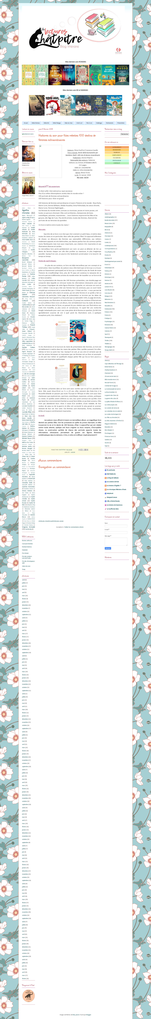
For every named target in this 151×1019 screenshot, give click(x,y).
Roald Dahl (32, 478)
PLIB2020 (24, 550)
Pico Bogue (108, 433)
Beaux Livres (108, 223)
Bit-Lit (106, 230)
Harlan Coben (28, 347)
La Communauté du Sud (112, 389)
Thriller (107, 340)
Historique (108, 277)
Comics (107, 239)
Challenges (99, 123)
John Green (25, 365)
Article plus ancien (58, 521)
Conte (106, 242)
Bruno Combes (25, 270)
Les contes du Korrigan (111, 414)
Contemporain (109, 245)
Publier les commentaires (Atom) (73, 527)
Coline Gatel (28, 298)
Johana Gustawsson (27, 363)
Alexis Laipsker (27, 223)
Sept (106, 446)
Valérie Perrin (31, 519)
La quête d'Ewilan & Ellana (112, 401)
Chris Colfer (26, 284)
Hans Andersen (27, 345)
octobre (24, 611)
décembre (25, 605)
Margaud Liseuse (112, 497)
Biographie (108, 226)
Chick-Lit (107, 233)
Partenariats (109, 123)
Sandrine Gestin (28, 488)
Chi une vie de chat (110, 376)
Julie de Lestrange (29, 374)
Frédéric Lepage (27, 335)
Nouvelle (107, 306)
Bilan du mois (68, 123)
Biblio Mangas (57, 123)
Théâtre (107, 343)
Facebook (117, 158)
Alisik (106, 360)
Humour (107, 280)
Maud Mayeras (28, 432)
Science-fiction (109, 328)
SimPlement (116, 155)
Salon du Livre (26, 566)
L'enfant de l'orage (110, 386)
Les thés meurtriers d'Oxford (113, 420)
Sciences (107, 331)
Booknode (117, 150)
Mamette (107, 427)
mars (23, 595)
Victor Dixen (27, 521)
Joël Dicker (32, 371)
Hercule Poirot (109, 382)
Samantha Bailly (27, 483)
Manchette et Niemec (28, 414)
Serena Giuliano (27, 491)
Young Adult (108, 350)
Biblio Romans (36, 123)
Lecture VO (108, 287)
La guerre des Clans (110, 395)
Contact (117, 163)
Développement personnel (112, 261)
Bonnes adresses (27, 540)
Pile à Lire (89, 123)
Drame (107, 255)
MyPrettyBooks (111, 474)
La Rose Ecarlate (109, 392)
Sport (106, 334)
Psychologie (108, 321)
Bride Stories (108, 367)
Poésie (107, 315)
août (23, 580)
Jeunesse (107, 283)
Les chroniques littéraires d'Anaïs (116, 489)
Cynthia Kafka (26, 305)
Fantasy (107, 271)
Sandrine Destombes (28, 487)
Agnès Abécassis (27, 215)
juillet (23, 583)
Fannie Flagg (28, 321)
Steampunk (108, 337)
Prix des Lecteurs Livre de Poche (27, 557)
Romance (107, 325)
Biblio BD (46, 123)
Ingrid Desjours (27, 351)
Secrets (107, 443)
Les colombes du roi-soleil (112, 411)
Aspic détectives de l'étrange (113, 364)
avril (23, 592)
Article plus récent (44, 521)
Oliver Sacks (32, 452)
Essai (106, 264)
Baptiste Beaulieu (27, 254)
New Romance (109, 302)
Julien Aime (27, 375)
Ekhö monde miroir (110, 379)
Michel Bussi (26, 438)
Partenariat (108, 309)
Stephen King (31, 505)
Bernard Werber (27, 266)
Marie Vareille (27, 418)
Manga (107, 296)
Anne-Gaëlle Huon (27, 239)
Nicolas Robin (26, 450)
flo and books (111, 470)
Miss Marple (108, 430)
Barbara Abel (26, 256)
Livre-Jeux (107, 293)
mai (23, 589)
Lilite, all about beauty (113, 501)
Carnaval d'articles (27, 544)
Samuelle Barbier (27, 484)
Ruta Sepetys (28, 480)
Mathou (32, 430)
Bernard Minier (27, 264)
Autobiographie (109, 217)
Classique (107, 236)
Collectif (25, 301)
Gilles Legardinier (27, 341)
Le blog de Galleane (113, 478)
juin (23, 586)
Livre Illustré (108, 290)
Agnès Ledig (25, 217)
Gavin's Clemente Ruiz (28, 337)
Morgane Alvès (26, 440)
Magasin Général (110, 424)
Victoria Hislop (31, 523)
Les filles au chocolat (111, 417)
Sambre (107, 439)
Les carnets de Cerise (111, 408)
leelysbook (110, 493)
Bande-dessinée (109, 220)
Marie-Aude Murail (27, 420)
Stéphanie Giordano (29, 507)
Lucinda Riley (26, 412)
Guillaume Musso (27, 343)
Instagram (117, 160)
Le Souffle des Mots (113, 509)
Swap (23, 569)
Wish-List (79, 123)
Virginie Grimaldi (28, 527)
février (24, 599)
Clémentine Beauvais (28, 297)
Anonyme (24, 241)
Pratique (107, 318)
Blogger (88, 1015)
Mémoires (108, 299)
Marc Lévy (28, 416)
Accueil (26, 123)
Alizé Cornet (25, 225)
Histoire (107, 274)
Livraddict (117, 147)
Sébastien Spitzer (30, 509)
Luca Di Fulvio (27, 410)
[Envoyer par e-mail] (79, 450)
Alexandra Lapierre (27, 221)
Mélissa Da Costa (27, 442)
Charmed (107, 373)
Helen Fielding (29, 349)
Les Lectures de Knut (113, 482)
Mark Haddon (25, 422)
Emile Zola (32, 319)
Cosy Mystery (109, 252)
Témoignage (108, 347)
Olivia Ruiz (28, 454)
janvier (24, 602)
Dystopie (107, 258)
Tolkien (26, 511)
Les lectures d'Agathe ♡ (114, 485)
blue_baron (76, 1015)
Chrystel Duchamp (27, 288)
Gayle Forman (28, 339)
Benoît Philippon (27, 262)
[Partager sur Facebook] (85, 450)
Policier (107, 312)
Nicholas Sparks (27, 446)
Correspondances (110, 249)
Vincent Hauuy (28, 525)
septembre (25, 614)
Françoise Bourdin (27, 333)
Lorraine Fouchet (27, 406)
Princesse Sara (109, 436)
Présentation (120, 123)
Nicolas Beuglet (27, 448)
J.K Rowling (25, 355)
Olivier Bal (25, 456)
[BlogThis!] (81, 450)
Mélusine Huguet (27, 444)
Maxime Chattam (27, 436)
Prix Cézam (25, 553)
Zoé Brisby (28, 529)
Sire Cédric (25, 493)
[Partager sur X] (83, 450)
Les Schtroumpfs (110, 405)
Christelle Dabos (27, 286)
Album (73, 452)
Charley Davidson (110, 370)
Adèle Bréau (26, 208)
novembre (25, 608)
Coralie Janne (26, 303)
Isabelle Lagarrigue (27, 353)
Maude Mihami (27, 434)
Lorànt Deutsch (27, 408)
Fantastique (108, 268)
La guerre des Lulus (110, 398)
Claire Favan (25, 290)
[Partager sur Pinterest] (87, 450)
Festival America (27, 547)
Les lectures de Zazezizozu (114, 505)
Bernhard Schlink (27, 268)
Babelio (117, 152)
